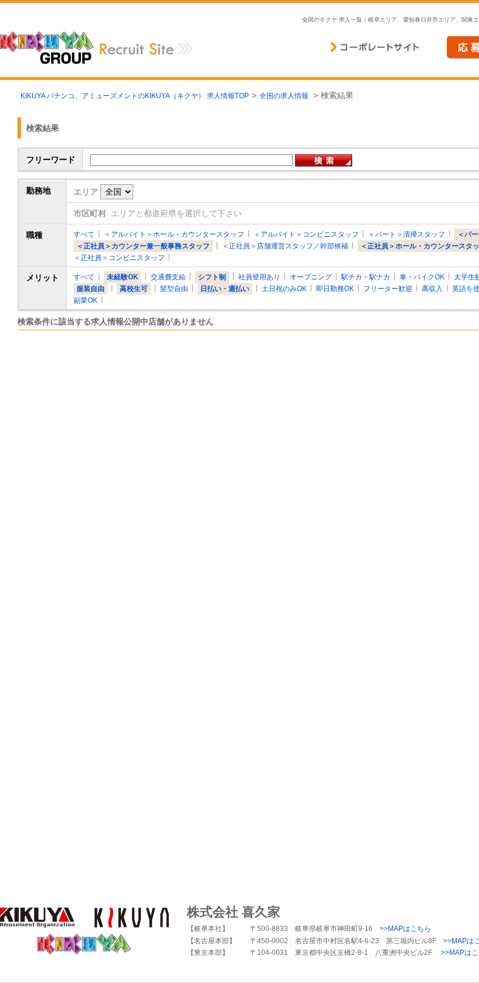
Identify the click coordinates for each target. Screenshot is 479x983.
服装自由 (91, 289)
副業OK (86, 300)
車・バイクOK (422, 277)
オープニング (311, 277)
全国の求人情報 (284, 96)
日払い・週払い (224, 289)
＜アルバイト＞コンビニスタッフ (306, 234)
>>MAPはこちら (405, 929)
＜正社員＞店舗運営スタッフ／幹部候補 (285, 246)
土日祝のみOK (284, 289)
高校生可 (134, 289)
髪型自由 (174, 289)
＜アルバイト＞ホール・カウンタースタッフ (174, 234)
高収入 (432, 289)
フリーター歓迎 (387, 289)
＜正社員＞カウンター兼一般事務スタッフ (143, 246)
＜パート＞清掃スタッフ (406, 234)
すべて (84, 234)
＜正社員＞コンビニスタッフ (119, 258)
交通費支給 (168, 277)
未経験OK (122, 277)
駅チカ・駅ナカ (365, 277)
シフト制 (212, 277)
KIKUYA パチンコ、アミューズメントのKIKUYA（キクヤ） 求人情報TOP (134, 96)
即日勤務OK (335, 289)
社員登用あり (259, 277)
